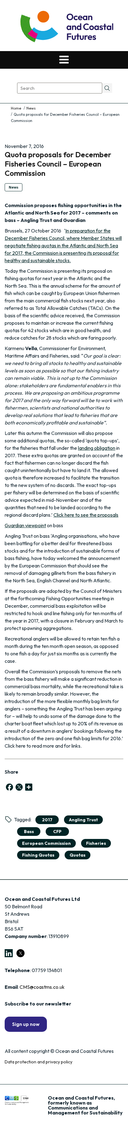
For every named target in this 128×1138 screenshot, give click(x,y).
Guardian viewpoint (25, 525)
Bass (29, 831)
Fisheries (96, 843)
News (31, 108)
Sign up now (25, 1024)
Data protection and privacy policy (38, 1062)
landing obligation (96, 448)
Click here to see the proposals (85, 515)
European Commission (46, 843)
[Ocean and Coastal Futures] (66, 27)
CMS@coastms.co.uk (42, 987)
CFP (57, 831)
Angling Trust (83, 820)
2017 (47, 820)
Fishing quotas (38, 855)
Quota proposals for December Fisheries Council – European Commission (58, 164)
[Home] (16, 108)
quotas (77, 855)
